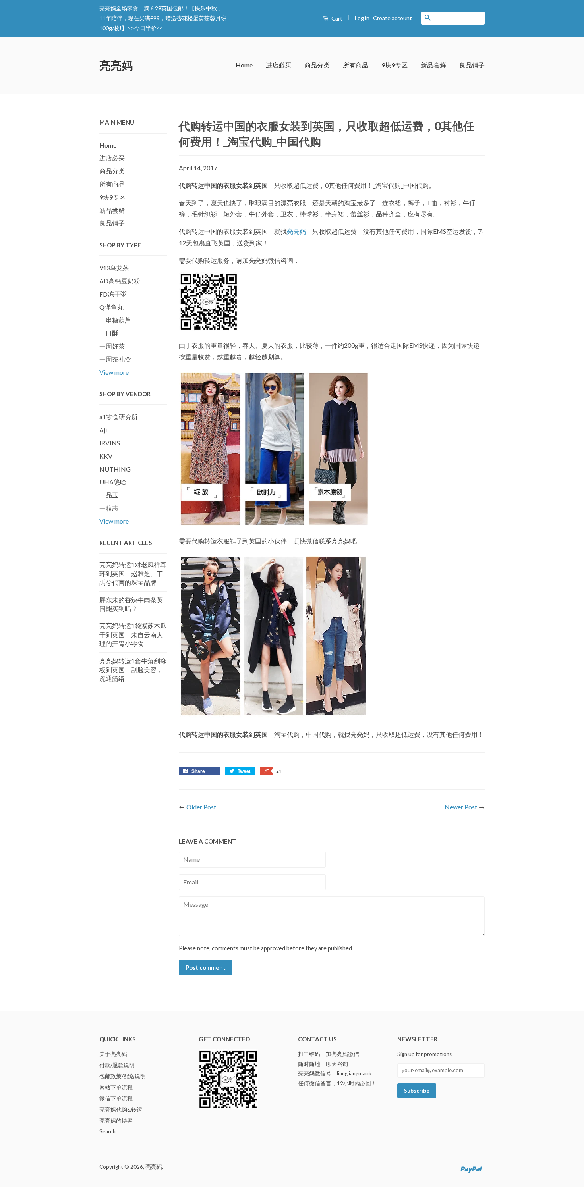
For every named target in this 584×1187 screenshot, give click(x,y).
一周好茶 (112, 346)
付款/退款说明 (117, 1065)
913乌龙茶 (114, 268)
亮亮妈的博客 (116, 1121)
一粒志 (108, 508)
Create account (392, 18)
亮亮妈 (116, 65)
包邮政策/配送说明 (122, 1076)
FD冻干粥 (113, 294)
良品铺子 (472, 65)
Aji (103, 430)
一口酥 (108, 333)
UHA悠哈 (112, 482)
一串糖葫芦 (115, 320)
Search (107, 1131)
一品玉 (108, 495)
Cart (336, 18)
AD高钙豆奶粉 (119, 281)
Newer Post (461, 807)
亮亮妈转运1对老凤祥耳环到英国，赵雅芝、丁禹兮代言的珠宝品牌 (132, 573)
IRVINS (109, 443)
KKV (105, 456)
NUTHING (115, 469)
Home (244, 65)
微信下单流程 (116, 1098)
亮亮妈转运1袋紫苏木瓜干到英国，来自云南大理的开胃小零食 (132, 634)
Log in (362, 18)
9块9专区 (394, 65)
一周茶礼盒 (115, 359)
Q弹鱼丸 (111, 307)
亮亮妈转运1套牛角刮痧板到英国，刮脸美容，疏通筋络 (132, 669)
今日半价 (145, 28)
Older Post (201, 807)
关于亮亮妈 (113, 1054)
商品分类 (317, 65)
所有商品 (355, 65)
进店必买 (278, 65)
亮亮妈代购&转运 (120, 1109)
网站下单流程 (116, 1087)
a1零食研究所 (118, 416)
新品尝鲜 (433, 65)
